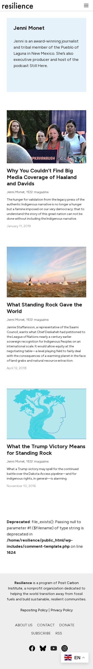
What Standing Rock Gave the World (44, 307)
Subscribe (41, 633)
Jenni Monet (16, 192)
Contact (46, 625)
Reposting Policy (34, 610)
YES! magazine (37, 192)
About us (24, 625)
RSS (58, 633)
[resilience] (17, 5)
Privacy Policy (62, 610)
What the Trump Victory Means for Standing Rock (46, 449)
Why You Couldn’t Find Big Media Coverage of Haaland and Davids (42, 177)
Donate (66, 625)
